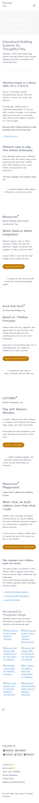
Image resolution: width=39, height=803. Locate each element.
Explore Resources (14, 266)
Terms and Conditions (11, 771)
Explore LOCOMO (13, 444)
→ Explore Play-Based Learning (15, 592)
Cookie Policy (8, 778)
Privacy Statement (10, 775)
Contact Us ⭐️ (9, 764)
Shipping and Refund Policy (14, 782)
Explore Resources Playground (19, 547)
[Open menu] (34, 5)
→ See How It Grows (11, 600)
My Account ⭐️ (9, 768)
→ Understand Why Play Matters (16, 596)
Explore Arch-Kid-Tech (16, 358)
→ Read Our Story (10, 136)
